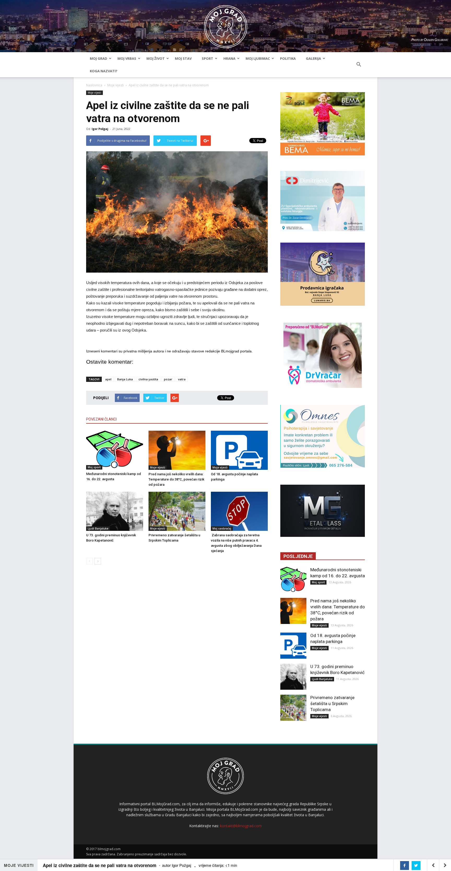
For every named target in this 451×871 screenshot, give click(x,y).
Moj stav (183, 58)
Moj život (155, 58)
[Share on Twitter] (416, 865)
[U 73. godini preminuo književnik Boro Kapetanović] (114, 511)
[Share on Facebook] (404, 865)
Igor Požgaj (100, 129)
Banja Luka (125, 379)
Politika (288, 58)
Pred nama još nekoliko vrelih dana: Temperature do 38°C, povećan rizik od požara (176, 479)
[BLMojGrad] (225, 24)
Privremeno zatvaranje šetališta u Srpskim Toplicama (332, 703)
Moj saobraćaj (221, 528)
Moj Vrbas (126, 58)
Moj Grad (98, 58)
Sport (207, 58)
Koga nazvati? (103, 71)
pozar (168, 379)
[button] (358, 64)
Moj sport (94, 467)
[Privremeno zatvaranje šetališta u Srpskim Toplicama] (177, 511)
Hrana (229, 58)
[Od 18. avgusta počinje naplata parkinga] (239, 450)
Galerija (313, 58)
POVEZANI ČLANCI (101, 419)
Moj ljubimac (258, 58)
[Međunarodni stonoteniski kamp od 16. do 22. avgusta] (114, 450)
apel (108, 379)
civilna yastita (148, 379)
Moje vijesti (115, 85)
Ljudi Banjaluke (98, 528)
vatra (182, 379)
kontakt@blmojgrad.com (241, 825)
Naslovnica (94, 85)
